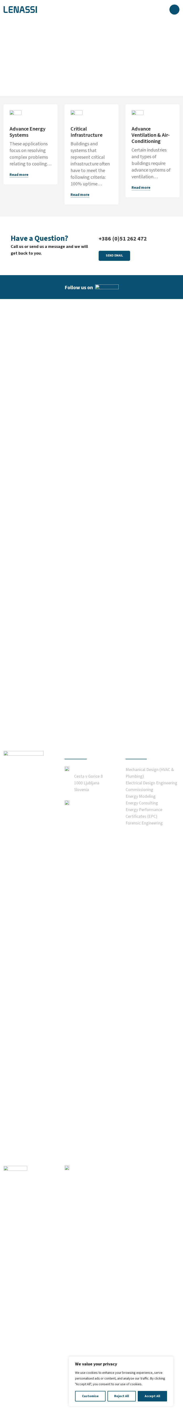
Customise (90, 1396)
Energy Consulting (142, 803)
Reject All (121, 1396)
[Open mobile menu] (174, 9)
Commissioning (139, 790)
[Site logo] (20, 9)
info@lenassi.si (88, 1344)
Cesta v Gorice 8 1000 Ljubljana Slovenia (88, 783)
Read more (19, 175)
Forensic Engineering (144, 823)
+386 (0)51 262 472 (123, 239)
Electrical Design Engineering (151, 783)
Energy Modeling (141, 796)
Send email (114, 255)
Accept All (152, 1396)
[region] (121, 1381)
